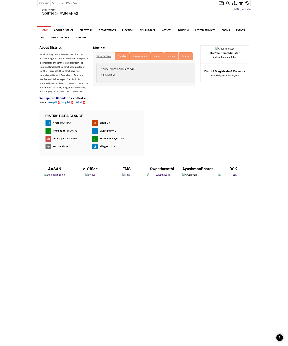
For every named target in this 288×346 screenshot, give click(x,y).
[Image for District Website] (144, 172)
